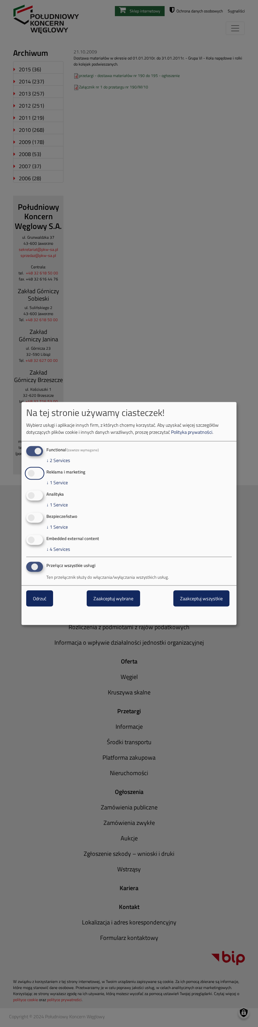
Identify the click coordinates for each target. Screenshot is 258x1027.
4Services (58, 548)
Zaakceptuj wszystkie (201, 598)
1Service (57, 482)
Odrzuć (39, 598)
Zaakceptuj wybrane (113, 598)
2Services (58, 460)
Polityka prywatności (191, 431)
